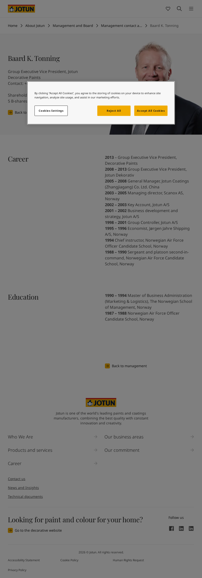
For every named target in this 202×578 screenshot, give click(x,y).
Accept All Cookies (151, 110)
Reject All (114, 110)
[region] (101, 103)
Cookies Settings (51, 110)
